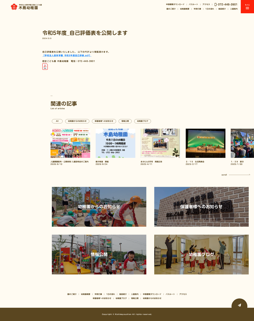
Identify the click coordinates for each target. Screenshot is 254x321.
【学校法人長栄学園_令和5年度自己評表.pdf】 (67, 55)
